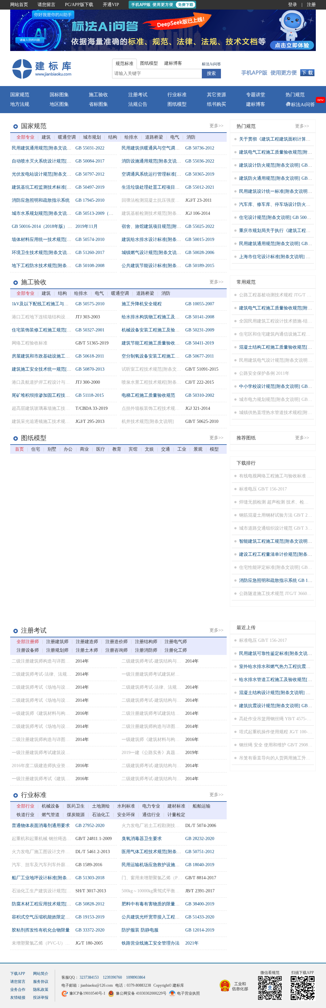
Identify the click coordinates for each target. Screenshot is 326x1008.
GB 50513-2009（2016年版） (103, 213)
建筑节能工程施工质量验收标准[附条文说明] (165, 343)
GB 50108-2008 (89, 265)
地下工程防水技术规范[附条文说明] (47, 265)
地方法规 (19, 104)
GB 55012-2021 (199, 187)
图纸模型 (177, 104)
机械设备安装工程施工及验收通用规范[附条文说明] (172, 330)
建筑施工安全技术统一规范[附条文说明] (51, 369)
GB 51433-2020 (199, 917)
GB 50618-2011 (89, 356)
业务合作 (17, 989)
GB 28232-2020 (199, 838)
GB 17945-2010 (89, 200)
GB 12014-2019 (199, 930)
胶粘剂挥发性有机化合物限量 (41, 930)
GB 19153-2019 (89, 917)
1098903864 (135, 977)
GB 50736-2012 (199, 148)
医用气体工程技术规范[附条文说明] (157, 851)
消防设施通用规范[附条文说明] (152, 161)
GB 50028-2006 (199, 252)
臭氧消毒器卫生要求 (142, 838)
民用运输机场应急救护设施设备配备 (157, 864)
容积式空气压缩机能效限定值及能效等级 (52, 917)
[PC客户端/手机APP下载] (278, 68)
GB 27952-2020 (89, 825)
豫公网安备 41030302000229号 (141, 993)
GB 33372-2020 (89, 930)
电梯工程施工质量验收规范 (148, 395)
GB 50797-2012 (89, 174)
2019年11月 (86, 226)
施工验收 (98, 94)
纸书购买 (216, 104)
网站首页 (19, 4)
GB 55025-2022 (199, 226)
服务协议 (40, 981)
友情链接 (17, 997)
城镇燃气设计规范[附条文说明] (152, 252)
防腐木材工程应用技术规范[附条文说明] (51, 904)
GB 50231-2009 (199, 330)
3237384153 (89, 977)
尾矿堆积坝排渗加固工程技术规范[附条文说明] (58, 395)
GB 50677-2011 (199, 356)
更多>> (216, 125)
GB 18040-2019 (199, 864)
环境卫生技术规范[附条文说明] (42, 252)
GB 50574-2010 (89, 239)
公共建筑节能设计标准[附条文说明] (157, 265)
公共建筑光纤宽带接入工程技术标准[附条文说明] (170, 917)
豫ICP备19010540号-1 (87, 993)
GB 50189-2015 (199, 265)
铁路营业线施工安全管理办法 (151, 943)
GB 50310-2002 (199, 395)
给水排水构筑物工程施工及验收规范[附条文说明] (170, 317)
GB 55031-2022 (89, 148)
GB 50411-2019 (199, 343)
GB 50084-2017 (89, 161)
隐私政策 (40, 989)
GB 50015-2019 (199, 239)
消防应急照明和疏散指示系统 (41, 200)
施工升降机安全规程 (142, 303)
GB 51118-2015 (89, 395)
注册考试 (137, 94)
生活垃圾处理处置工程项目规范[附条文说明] (165, 187)
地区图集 (59, 104)
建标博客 (255, 104)
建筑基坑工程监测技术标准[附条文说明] (51, 187)
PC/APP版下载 (79, 4)
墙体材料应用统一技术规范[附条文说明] (51, 239)
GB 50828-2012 (89, 904)
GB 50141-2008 (199, 317)
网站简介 (40, 973)
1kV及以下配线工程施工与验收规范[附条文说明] (59, 303)
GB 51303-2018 (89, 877)
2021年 (192, 943)
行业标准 (177, 94)
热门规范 (295, 94)
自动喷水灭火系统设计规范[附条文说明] (51, 161)
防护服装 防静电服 (140, 930)
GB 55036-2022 (199, 161)
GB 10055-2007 (199, 303)
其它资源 (216, 94)
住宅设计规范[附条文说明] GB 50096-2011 (280, 217)
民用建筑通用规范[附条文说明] (42, 148)
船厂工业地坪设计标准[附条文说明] (47, 877)
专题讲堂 (255, 94)
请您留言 (46, 4)
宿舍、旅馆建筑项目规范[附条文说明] (159, 226)
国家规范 (19, 94)
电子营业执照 (188, 993)
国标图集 (59, 94)
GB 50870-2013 (89, 369)
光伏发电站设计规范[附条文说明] (44, 174)
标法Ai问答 (211, 64)
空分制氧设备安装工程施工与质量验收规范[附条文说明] (177, 356)
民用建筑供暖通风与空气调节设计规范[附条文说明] (172, 148)
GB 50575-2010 (89, 303)
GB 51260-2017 (89, 252)
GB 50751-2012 (199, 851)
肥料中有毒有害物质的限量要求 (153, 904)
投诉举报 (40, 997)
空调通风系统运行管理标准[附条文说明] (161, 174)
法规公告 (137, 104)
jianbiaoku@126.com (97, 985)
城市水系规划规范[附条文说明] (42, 213)
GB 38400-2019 (199, 904)
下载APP (17, 973)
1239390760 (112, 977)
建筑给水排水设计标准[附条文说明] (157, 239)
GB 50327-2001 (89, 330)
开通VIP (111, 4)
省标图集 (98, 104)
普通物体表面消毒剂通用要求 (41, 825)
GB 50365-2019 (199, 174)
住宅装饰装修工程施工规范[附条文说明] (51, 330)
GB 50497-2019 (89, 187)
